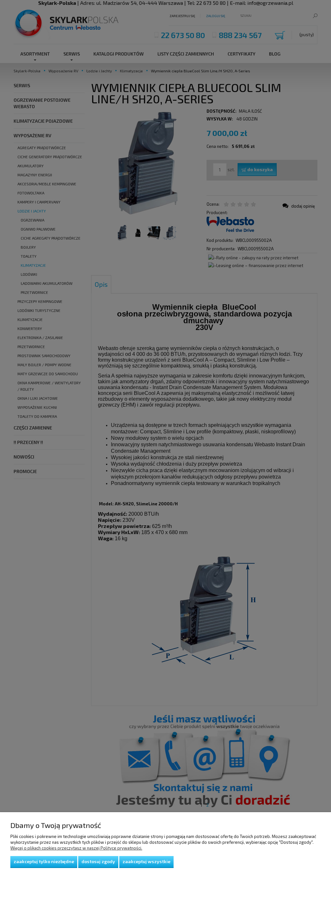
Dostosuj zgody (98, 861)
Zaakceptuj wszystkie (146, 861)
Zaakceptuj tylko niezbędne (44, 861)
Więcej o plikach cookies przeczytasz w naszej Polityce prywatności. (76, 848)
